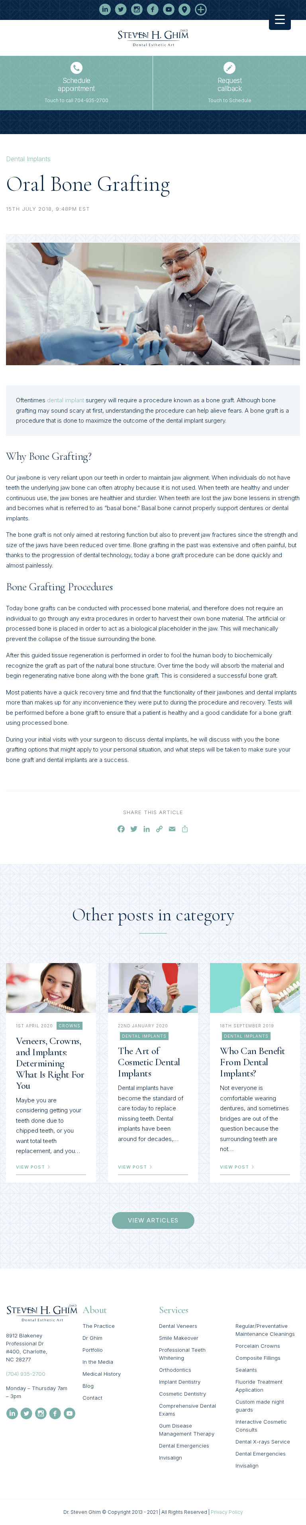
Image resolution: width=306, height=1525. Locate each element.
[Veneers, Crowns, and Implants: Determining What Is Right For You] (51, 988)
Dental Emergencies (184, 1445)
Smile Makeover (178, 1338)
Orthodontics (175, 1370)
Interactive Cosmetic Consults (261, 1425)
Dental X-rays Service (262, 1441)
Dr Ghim (92, 1338)
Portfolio (92, 1350)
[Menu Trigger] (280, 19)
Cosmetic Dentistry (182, 1393)
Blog (88, 1386)
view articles (153, 1220)
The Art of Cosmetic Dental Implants (149, 1062)
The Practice (98, 1326)
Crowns (69, 1025)
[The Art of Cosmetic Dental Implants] (153, 988)
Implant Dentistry (179, 1382)
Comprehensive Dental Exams (187, 1409)
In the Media (97, 1362)
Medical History (101, 1374)
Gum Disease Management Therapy (186, 1429)
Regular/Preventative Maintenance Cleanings (265, 1330)
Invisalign (170, 1457)
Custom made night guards (259, 1405)
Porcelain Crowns (257, 1346)
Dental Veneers (178, 1326)
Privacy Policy (227, 1512)
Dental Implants (28, 159)
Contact (92, 1397)
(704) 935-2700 (25, 1374)
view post (31, 1167)
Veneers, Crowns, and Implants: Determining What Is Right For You (50, 1063)
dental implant (65, 400)
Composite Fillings (257, 1358)
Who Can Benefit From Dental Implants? (252, 1062)
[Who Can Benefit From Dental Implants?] (255, 988)
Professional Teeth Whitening (182, 1354)
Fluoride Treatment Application (258, 1386)
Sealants (246, 1370)
